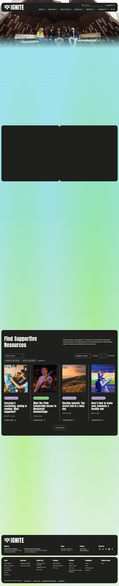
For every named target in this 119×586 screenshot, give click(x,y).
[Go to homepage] (14, 540)
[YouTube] (106, 549)
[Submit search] (82, 5)
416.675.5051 (83, 548)
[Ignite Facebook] (112, 549)
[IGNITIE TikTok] (103, 549)
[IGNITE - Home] (14, 7)
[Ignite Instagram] (100, 549)
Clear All (41, 360)
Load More (59, 428)
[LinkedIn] (109, 549)
